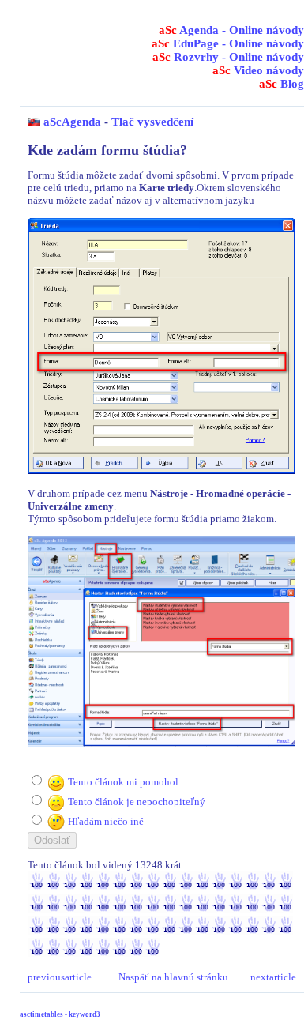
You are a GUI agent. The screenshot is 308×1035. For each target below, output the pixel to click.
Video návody (258, 70)
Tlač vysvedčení (152, 121)
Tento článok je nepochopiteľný (136, 801)
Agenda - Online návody (231, 30)
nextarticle (273, 977)
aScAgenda (72, 121)
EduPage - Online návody (228, 43)
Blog (281, 83)
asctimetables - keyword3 (60, 1014)
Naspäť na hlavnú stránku (173, 977)
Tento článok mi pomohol (123, 782)
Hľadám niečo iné (106, 821)
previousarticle (60, 977)
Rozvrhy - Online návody (228, 57)
